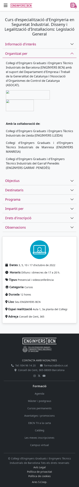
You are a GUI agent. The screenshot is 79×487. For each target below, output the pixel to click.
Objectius (12, 180)
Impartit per (14, 208)
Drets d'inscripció (18, 218)
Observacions (15, 227)
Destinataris (14, 190)
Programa (12, 199)
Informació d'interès (20, 44)
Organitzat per (16, 53)
